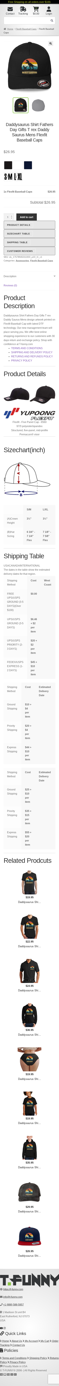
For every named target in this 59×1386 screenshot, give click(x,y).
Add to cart (26, 217)
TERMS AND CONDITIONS (27, 348)
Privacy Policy (17, 1362)
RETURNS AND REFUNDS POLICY (32, 356)
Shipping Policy (38, 1358)
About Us (16, 1341)
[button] (50, 43)
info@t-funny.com (12, 1297)
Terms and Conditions (14, 1358)
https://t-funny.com (13, 1289)
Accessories (22, 260)
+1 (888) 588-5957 (13, 1304)
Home (10, 29)
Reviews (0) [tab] (10, 285)
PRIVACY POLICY (21, 360)
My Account (31, 1341)
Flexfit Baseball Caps (26, 29)
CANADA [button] (14, 565)
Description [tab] (10, 276)
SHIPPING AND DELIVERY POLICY (32, 352)
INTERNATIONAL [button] (30, 565)
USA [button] (6, 565)
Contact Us (18, 1345)
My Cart (44, 1341)
